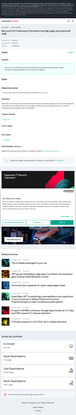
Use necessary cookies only (14, 222)
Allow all (62, 222)
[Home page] (10, 21)
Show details (65, 216)
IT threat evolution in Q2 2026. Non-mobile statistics (39, 321)
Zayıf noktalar (16, 27)
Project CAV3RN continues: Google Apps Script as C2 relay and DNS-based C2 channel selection (42, 312)
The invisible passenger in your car (29, 263)
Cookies (38, 411)
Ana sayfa (5, 27)
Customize (37, 222)
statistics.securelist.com (51, 151)
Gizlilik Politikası (38, 407)
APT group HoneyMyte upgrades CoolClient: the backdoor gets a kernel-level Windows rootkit (42, 275)
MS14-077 (7, 120)
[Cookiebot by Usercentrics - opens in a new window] (65, 191)
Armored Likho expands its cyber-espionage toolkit (38, 285)
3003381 (7, 140)
